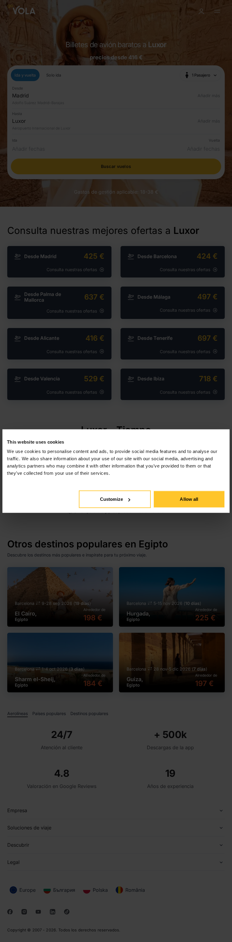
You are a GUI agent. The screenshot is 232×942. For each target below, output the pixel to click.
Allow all (189, 499)
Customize (111, 499)
